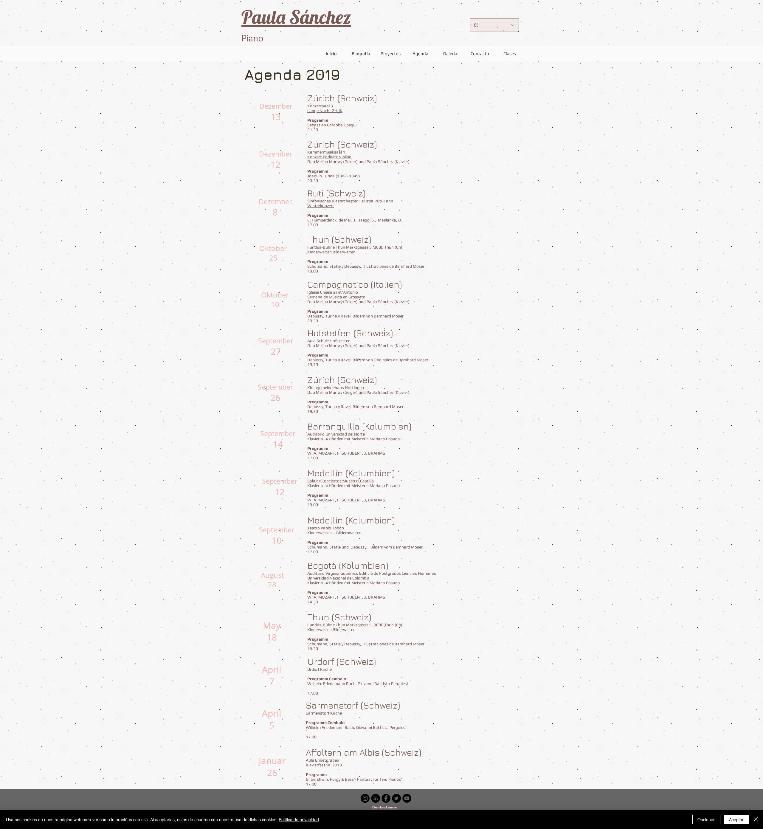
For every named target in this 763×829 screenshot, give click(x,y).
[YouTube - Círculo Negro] (406, 798)
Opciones (706, 819)
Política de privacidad (299, 819)
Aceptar (736, 819)
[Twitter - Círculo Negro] (396, 798)
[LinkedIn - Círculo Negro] (375, 798)
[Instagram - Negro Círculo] (365, 798)
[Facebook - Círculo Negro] (386, 798)
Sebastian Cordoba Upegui (331, 125)
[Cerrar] (755, 819)
